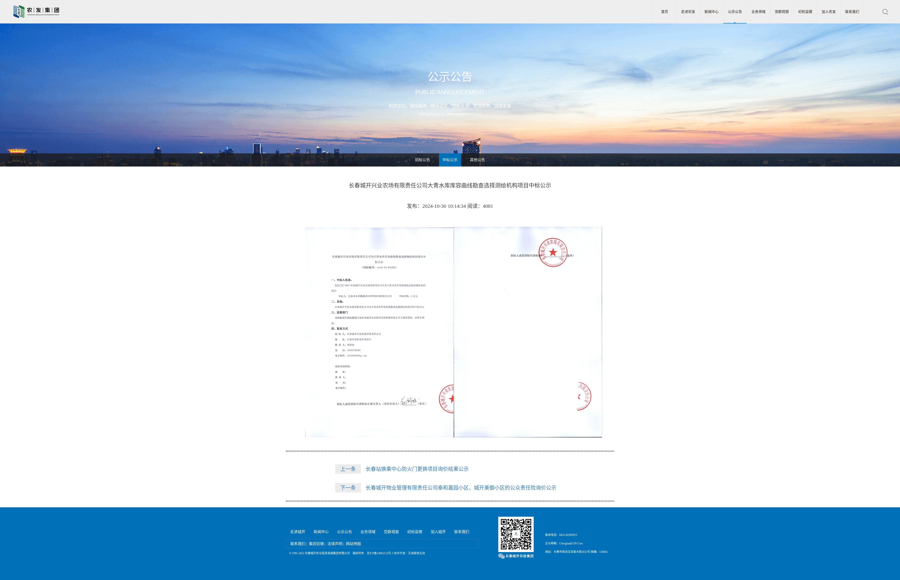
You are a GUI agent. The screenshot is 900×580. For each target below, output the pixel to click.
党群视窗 (782, 12)
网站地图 (353, 544)
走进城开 (297, 532)
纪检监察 (805, 12)
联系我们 (852, 12)
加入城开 (438, 532)
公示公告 (735, 12)
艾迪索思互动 (416, 553)
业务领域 (758, 12)
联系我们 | (298, 544)
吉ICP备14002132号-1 (380, 553)
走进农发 (688, 12)
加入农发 (829, 12)
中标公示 (450, 160)
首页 (664, 12)
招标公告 (422, 160)
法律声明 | (335, 544)
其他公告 (477, 160)
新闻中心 (712, 12)
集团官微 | (317, 544)
